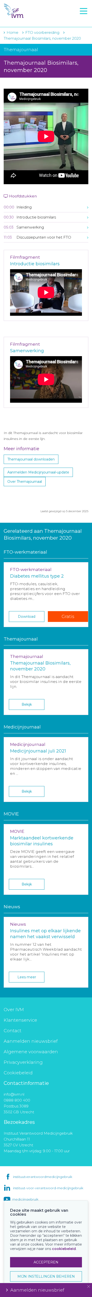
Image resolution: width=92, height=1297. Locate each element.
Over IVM (14, 1009)
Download (26, 616)
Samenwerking (27, 350)
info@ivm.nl (14, 1094)
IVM (32, 11)
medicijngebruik (25, 1199)
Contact (12, 1030)
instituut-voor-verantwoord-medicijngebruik (48, 1188)
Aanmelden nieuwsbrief (31, 1041)
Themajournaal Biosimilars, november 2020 (42, 38)
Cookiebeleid (18, 1073)
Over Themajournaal (24, 481)
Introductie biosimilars (35, 264)
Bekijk (27, 704)
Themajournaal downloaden (31, 459)
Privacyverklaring (23, 1062)
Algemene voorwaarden (31, 1052)
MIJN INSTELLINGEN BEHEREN (46, 1276)
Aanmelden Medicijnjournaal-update (38, 472)
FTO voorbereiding (26, 20)
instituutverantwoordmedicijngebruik (42, 1177)
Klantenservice (20, 1020)
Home (12, 32)
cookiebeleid (64, 1249)
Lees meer (26, 977)
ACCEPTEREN (46, 1262)
